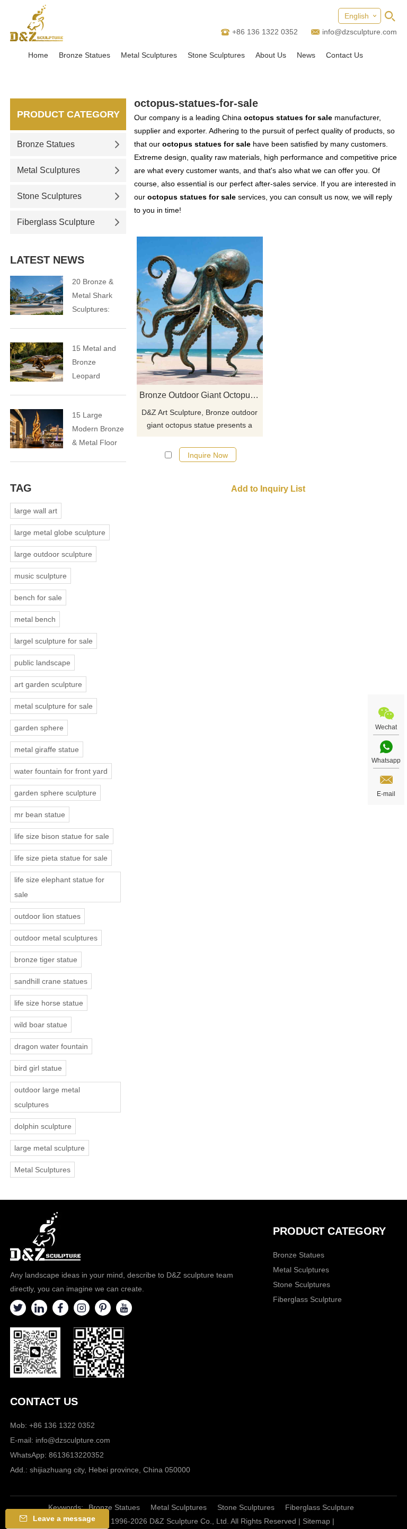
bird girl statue (38, 1068)
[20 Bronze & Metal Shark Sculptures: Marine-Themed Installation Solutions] (36, 295)
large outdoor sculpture (53, 554)
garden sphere (39, 727)
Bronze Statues (84, 55)
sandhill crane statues (50, 981)
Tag (21, 488)
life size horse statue (48, 1003)
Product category (329, 1231)
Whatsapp (386, 760)
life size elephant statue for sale (59, 887)
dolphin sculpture (43, 1126)
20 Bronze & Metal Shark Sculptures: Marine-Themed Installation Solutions (92, 296)
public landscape (42, 662)
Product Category (68, 114)
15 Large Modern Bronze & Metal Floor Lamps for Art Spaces (98, 430)
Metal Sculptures (149, 55)
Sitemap (316, 1521)
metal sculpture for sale (53, 706)
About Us (270, 55)
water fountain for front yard (61, 771)
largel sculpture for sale (53, 641)
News (306, 55)
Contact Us (344, 55)
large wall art (35, 510)
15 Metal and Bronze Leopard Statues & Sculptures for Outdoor (95, 363)
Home (38, 55)
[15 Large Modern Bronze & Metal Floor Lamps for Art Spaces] (36, 428)
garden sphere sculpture (55, 793)
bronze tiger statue (45, 959)
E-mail (386, 794)
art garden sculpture (48, 684)
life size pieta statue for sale (61, 858)
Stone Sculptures (216, 55)
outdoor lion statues (47, 916)
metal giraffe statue (46, 749)
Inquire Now (208, 455)
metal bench (35, 619)
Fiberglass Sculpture (56, 222)
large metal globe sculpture (59, 532)
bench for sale (38, 597)
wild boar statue (40, 1024)
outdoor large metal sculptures (47, 1097)
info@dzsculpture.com (359, 32)
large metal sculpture (49, 1148)
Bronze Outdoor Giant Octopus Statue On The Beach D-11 (201, 395)
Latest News (47, 260)
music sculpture (40, 576)
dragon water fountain (51, 1046)
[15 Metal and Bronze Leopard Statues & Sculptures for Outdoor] (36, 362)
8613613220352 (76, 1455)
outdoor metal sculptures (56, 938)
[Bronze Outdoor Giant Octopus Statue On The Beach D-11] (200, 311)
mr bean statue (39, 814)
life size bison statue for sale (61, 836)
